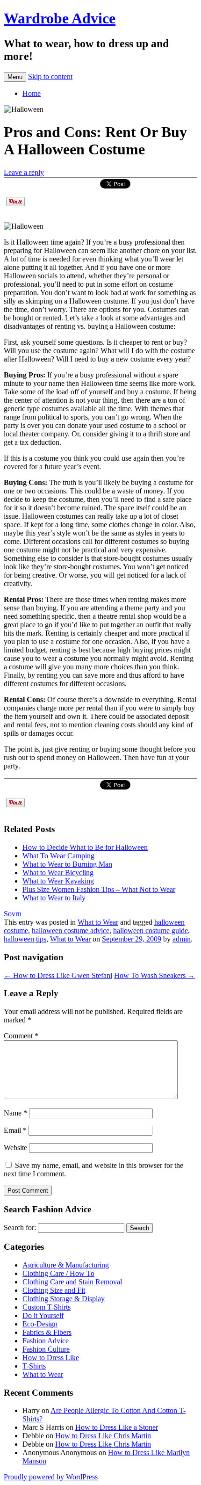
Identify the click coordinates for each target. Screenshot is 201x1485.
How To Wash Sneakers (154, 975)
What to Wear (98, 922)
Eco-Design (39, 1324)
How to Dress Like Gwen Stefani (58, 975)
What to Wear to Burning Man (67, 864)
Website (15, 1148)
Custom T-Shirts (46, 1307)
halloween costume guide (150, 930)
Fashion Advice (45, 1341)
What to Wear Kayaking (58, 881)
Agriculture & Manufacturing (65, 1265)
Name (15, 1113)
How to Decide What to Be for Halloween (85, 847)
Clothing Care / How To (58, 1273)
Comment (21, 1036)
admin (181, 939)
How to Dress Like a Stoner (116, 1427)
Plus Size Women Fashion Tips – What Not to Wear (98, 889)
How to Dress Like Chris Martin (103, 1436)
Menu (14, 76)
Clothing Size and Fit (53, 1290)
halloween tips (25, 939)
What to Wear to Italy (54, 898)
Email (15, 1130)
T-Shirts (34, 1366)
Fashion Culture (46, 1349)
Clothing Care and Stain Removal (72, 1282)
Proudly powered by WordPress (51, 1477)
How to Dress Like (50, 1358)
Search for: (20, 1227)
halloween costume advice (70, 930)
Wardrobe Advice (59, 18)
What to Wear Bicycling (57, 873)
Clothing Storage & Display (63, 1299)
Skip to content (50, 76)
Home (31, 93)
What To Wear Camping (58, 856)
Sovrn (13, 914)
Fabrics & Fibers (47, 1332)
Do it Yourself (43, 1315)
